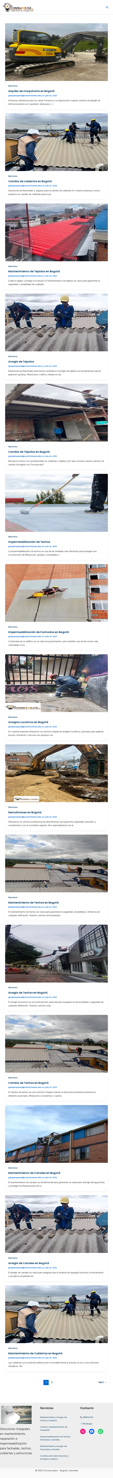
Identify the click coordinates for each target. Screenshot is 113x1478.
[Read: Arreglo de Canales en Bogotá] (56, 1223)
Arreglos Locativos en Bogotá (28, 722)
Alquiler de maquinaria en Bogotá (31, 91)
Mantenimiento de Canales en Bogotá (34, 1173)
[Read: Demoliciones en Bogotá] (56, 773)
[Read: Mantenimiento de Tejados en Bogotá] (56, 232)
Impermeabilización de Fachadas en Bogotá (38, 632)
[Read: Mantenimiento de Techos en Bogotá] (56, 863)
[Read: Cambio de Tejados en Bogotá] (56, 412)
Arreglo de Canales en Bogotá (28, 1263)
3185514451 (87, 1417)
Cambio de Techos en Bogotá (28, 1083)
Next (103, 1382)
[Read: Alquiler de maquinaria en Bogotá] (56, 51)
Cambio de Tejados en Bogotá (29, 452)
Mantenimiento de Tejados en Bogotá (34, 271)
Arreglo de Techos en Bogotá (28, 992)
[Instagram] (82, 1431)
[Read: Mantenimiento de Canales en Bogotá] (56, 1133)
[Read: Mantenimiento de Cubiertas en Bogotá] (56, 1314)
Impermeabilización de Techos (29, 542)
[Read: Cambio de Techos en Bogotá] (56, 1043)
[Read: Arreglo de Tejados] (56, 322)
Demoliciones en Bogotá (24, 812)
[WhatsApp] (100, 1431)
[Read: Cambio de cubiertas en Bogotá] (56, 142)
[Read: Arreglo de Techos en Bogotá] (56, 953)
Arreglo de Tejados (21, 361)
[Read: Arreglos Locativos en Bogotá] (56, 682)
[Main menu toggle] (107, 7)
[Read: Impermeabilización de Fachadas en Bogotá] (56, 592)
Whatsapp (87, 1423)
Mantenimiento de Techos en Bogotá (33, 902)
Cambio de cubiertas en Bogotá (30, 181)
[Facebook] (91, 1431)
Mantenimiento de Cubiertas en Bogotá (35, 1353)
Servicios (12, 86)
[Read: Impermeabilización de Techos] (56, 502)
